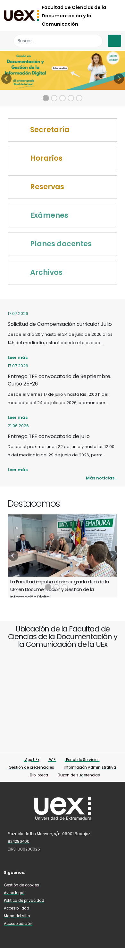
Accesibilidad (16, 908)
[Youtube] (64, 872)
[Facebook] (35, 872)
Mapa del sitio (17, 915)
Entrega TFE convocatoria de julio (49, 436)
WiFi (52, 759)
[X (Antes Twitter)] (45, 872)
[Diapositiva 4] (71, 98)
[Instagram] (54, 872)
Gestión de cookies (21, 885)
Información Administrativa (89, 767)
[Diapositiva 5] (79, 98)
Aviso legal (14, 892)
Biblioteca (38, 775)
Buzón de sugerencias (78, 775)
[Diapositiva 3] (62, 98)
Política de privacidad (24, 900)
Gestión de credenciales (31, 767)
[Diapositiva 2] (54, 98)
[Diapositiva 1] (46, 98)
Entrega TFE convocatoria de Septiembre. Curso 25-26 (59, 380)
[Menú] (114, 41)
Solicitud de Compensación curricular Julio (60, 324)
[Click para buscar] (96, 41)
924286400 (18, 841)
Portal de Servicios (82, 759)
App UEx (31, 759)
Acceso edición (18, 923)
